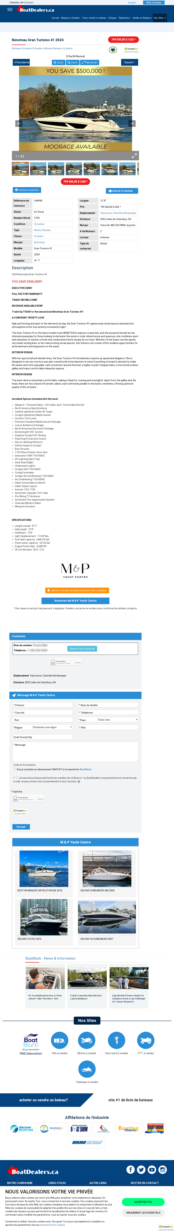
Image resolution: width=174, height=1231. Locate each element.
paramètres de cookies (52, 1225)
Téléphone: (86, 712)
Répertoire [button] (124, 18)
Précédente (21, 62)
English (132, 2)
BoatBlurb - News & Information (50, 958)
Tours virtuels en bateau (94, 18)
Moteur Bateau (53, 48)
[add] (113, 50)
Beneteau (39, 242)
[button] (166, 1228)
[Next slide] (132, 123)
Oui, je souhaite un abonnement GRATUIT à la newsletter (53, 769)
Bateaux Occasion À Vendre (27, 48)
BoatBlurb (85, 769)
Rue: (16, 720)
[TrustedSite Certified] (131, 50)
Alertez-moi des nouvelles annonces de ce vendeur (79, 590)
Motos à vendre (86, 1053)
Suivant (129, 62)
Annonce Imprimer (29, 190)
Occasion (39, 224)
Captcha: (17, 791)
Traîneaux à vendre (87, 1082)
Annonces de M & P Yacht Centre (75, 600)
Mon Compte (153, 2)
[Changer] (21, 2)
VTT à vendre (146, 1053)
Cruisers (67, 48)
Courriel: (19, 712)
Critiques (112, 18)
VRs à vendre (59, 1053)
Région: (18, 727)
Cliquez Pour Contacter (82, 648)
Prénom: (19, 705)
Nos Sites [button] (159, 18)
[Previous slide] (18, 123)
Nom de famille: (88, 705)
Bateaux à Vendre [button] (70, 18)
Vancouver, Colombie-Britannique (118, 213)
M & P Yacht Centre (75, 842)
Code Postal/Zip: (22, 737)
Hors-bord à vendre (116, 1053)
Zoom (60, 62)
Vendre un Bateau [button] (141, 18)
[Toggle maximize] (134, 155)
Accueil (55, 18)
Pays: (82, 720)
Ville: (82, 727)
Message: (19, 744)
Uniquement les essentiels (143, 1212)
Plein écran (91, 62)
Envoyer (21, 826)
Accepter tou (143, 1202)
